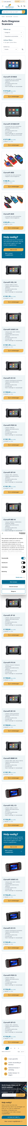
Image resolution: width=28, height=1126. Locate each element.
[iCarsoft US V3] (13, 916)
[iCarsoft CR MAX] (13, 64)
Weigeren (13, 591)
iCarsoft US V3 (9, 928)
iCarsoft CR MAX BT (11, 124)
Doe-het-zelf (9, 16)
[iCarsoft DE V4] (13, 699)
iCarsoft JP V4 (9, 615)
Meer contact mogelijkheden (9, 254)
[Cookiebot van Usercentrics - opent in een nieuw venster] (19, 533)
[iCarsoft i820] (13, 201)
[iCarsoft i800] (13, 160)
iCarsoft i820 (9, 214)
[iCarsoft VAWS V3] (13, 867)
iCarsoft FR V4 (9, 662)
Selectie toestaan (13, 586)
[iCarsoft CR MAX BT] (13, 111)
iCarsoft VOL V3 (10, 805)
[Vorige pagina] (3, 1048)
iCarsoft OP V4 (9, 472)
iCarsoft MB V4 (10, 520)
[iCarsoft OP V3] (13, 1010)
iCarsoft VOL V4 (10, 282)
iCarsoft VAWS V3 (11, 879)
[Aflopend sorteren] (22, 49)
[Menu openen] (2, 6)
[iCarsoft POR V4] (13, 413)
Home (3, 16)
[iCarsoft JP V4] (13, 603)
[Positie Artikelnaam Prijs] (11, 49)
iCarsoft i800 (9, 173)
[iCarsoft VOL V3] (13, 793)
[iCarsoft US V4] (13, 365)
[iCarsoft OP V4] (13, 460)
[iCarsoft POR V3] (13, 963)
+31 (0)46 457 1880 (12, 1117)
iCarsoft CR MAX (10, 77)
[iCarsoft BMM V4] (13, 746)
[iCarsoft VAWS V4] (13, 317)
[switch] (23, 562)
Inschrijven (21, 1095)
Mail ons (12, 249)
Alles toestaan (13, 582)
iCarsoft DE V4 (9, 711)
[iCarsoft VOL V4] (13, 270)
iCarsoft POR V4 (10, 425)
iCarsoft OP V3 (9, 1022)
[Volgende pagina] (18, 1048)
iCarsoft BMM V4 (10, 758)
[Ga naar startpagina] (9, 6)
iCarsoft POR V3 (10, 975)
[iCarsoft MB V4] (13, 507)
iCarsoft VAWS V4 (11, 329)
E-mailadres (5, 1092)
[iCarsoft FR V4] (13, 650)
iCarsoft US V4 (9, 378)
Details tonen (19, 577)
